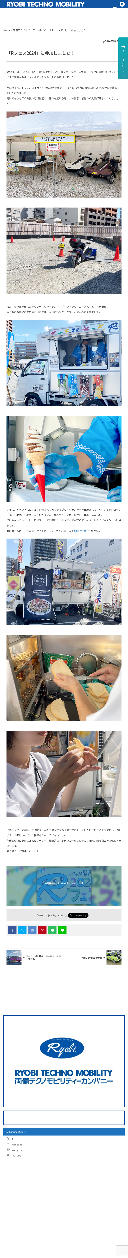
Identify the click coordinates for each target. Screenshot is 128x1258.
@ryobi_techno (56, 915)
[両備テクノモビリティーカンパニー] (32, 4)
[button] (122, 4)
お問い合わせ (81, 531)
